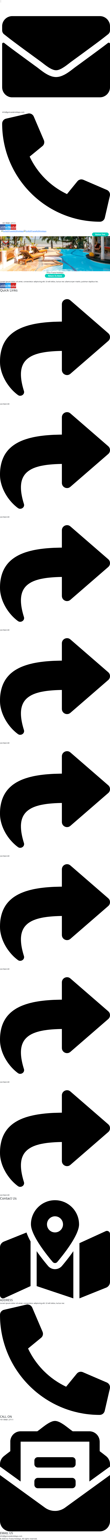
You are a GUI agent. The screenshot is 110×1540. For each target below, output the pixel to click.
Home (7, 237)
